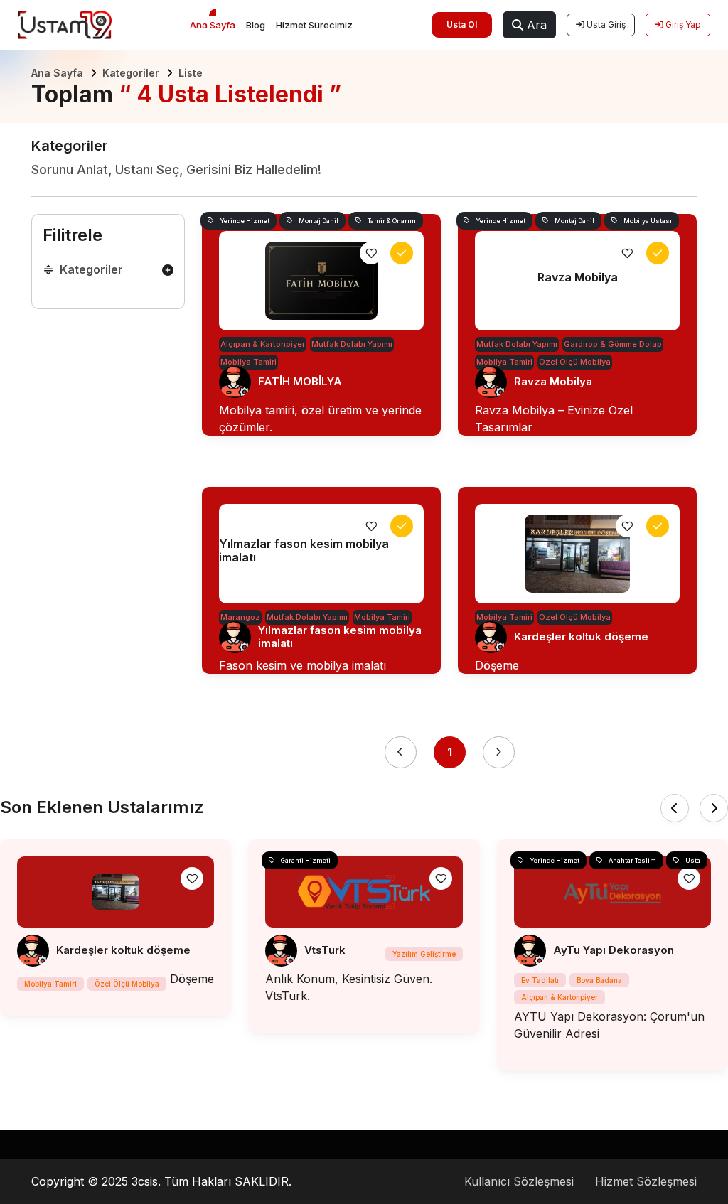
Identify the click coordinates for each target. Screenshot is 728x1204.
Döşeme (497, 665)
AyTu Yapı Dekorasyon (613, 950)
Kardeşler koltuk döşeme (581, 636)
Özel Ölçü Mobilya (575, 362)
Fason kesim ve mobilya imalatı (302, 665)
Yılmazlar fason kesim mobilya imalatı (340, 636)
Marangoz (240, 617)
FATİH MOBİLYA (300, 381)
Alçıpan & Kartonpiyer (262, 344)
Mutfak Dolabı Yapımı (351, 344)
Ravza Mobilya (553, 381)
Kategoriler (130, 73)
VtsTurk (325, 950)
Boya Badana (599, 980)
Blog (255, 25)
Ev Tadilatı (540, 980)
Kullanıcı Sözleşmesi (519, 1181)
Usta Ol (461, 24)
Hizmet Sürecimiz (314, 25)
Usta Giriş (605, 24)
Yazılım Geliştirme (424, 954)
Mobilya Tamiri (248, 362)
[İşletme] (401, 253)
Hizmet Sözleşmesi (646, 1181)
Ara (535, 25)
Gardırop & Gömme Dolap (613, 344)
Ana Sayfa (212, 25)
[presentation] (674, 808)
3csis (145, 1181)
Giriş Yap (682, 24)
